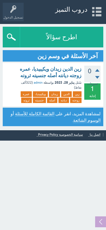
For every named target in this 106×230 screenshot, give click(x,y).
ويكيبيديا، (40, 94)
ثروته (26, 100)
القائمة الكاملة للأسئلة (34, 113)
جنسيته (39, 100)
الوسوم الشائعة (87, 120)
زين (77, 94)
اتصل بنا (95, 135)
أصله (52, 100)
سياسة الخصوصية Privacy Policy (60, 135)
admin (38, 82)
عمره (26, 94)
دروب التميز (71, 9)
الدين (66, 94)
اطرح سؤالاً (61, 37)
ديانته (64, 100)
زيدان (54, 94)
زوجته (75, 100)
